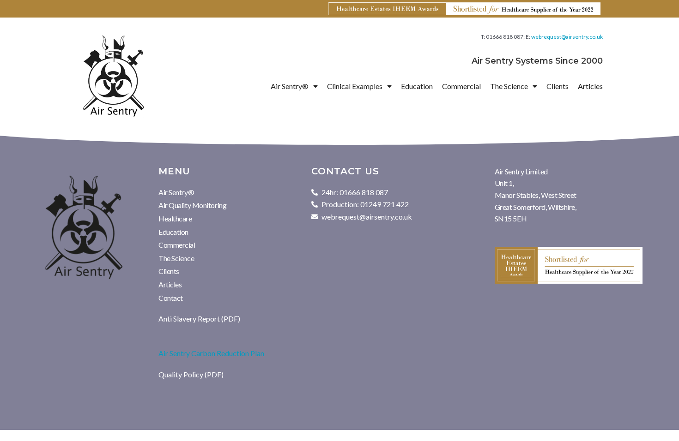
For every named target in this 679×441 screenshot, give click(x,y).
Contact (170, 297)
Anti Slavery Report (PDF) (199, 318)
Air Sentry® (176, 192)
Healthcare (175, 218)
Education (417, 86)
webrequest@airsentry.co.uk (567, 36)
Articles (590, 86)
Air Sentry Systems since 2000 (537, 61)
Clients (557, 86)
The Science (176, 258)
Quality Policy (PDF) (191, 374)
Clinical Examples (354, 86)
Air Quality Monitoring (192, 205)
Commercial (461, 86)
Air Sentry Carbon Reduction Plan (211, 353)
